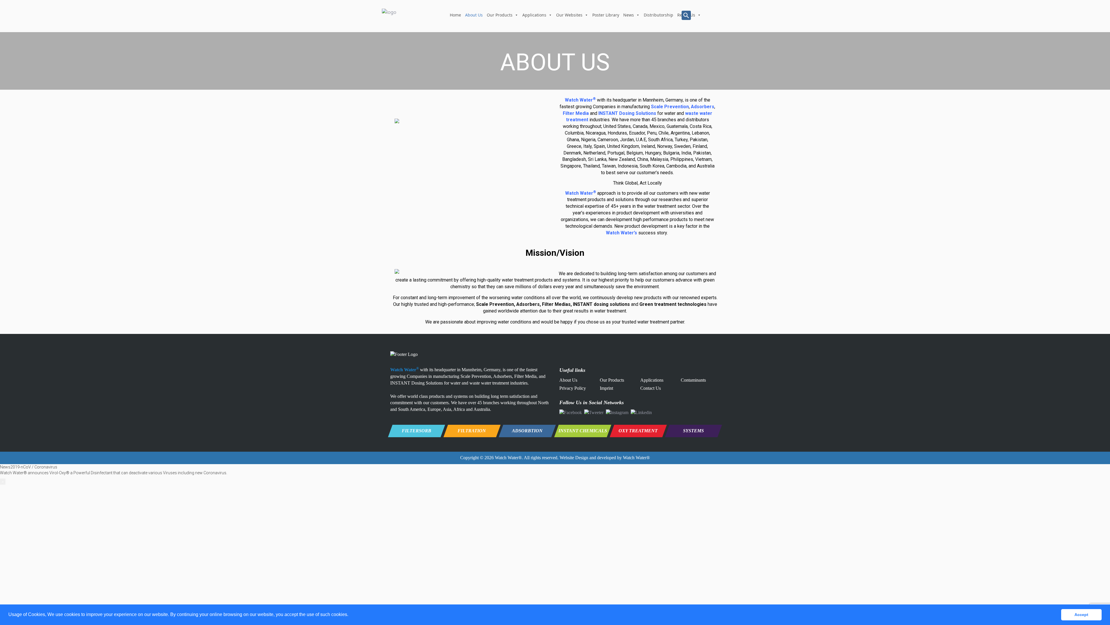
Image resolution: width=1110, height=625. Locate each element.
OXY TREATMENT (638, 430)
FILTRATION (472, 430)
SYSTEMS (693, 430)
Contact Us (650, 388)
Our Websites (569, 15)
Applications (534, 15)
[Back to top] (1096, 590)
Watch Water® (508, 457)
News (628, 15)
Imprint (606, 388)
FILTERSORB (416, 430)
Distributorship (658, 15)
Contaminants (693, 380)
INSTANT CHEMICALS (582, 430)
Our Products (500, 15)
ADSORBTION (527, 430)
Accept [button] (1081, 614)
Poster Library (605, 15)
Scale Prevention (670, 106)
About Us (474, 15)
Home (455, 15)
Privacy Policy (572, 388)
